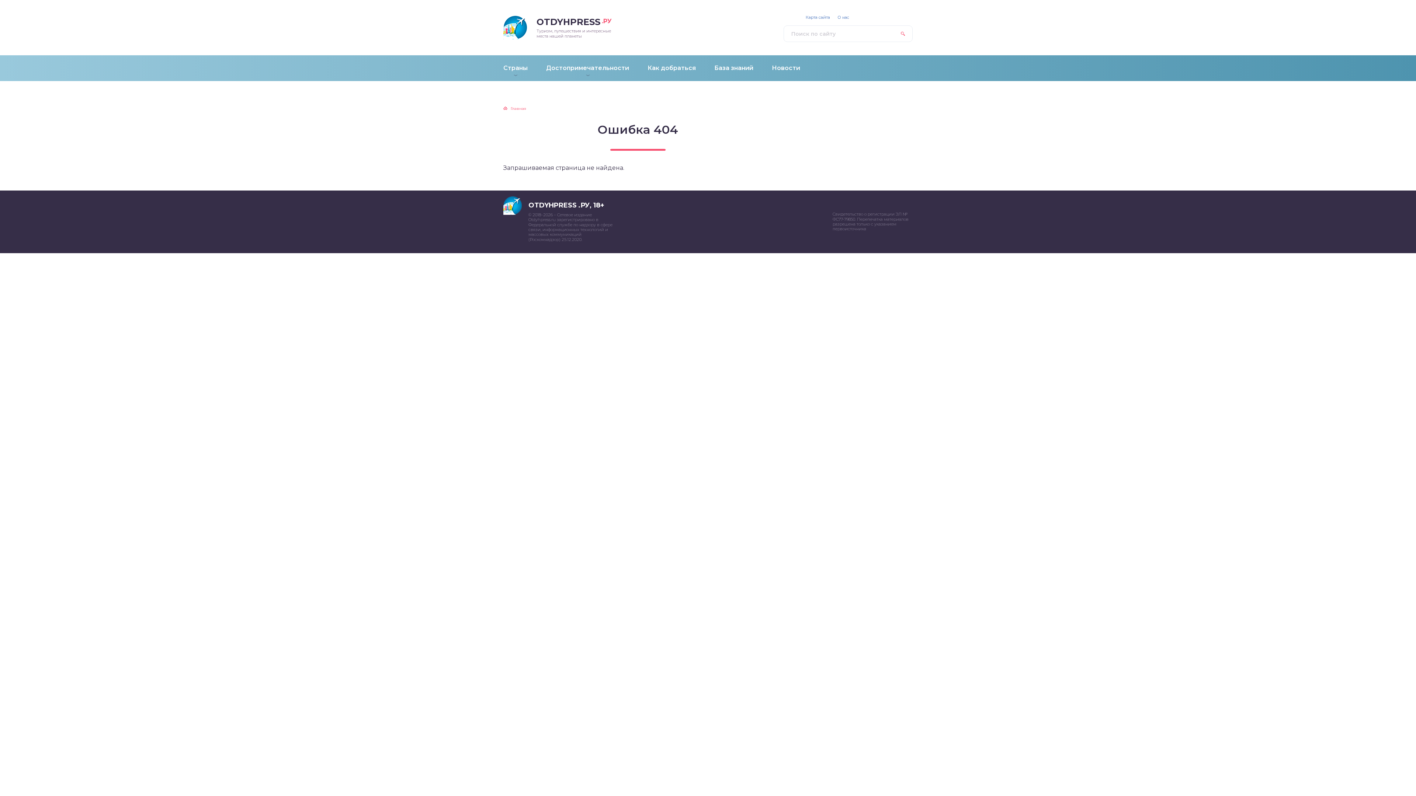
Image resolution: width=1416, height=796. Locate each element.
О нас (843, 17)
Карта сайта (818, 17)
